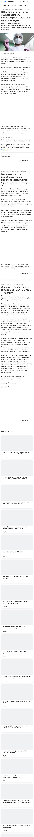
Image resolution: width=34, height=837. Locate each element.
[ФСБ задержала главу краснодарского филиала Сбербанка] (17, 745)
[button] (17, 42)
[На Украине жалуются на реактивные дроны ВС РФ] (17, 696)
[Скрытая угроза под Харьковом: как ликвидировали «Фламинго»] (17, 770)
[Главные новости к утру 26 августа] (17, 546)
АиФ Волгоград (15, 171)
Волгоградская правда (17, 9)
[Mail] (5, 2)
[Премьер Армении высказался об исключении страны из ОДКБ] (17, 820)
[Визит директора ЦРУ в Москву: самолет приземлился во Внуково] (17, 596)
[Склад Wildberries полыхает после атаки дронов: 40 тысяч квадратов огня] (17, 646)
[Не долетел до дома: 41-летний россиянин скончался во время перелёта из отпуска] (17, 472)
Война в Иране (18, 5)
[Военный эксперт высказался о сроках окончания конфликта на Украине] (17, 521)
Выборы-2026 (7, 5)
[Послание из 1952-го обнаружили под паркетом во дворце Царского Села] (17, 621)
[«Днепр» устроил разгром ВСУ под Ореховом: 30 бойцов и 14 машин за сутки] (17, 720)
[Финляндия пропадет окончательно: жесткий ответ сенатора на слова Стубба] (17, 447)
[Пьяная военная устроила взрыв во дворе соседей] (17, 571)
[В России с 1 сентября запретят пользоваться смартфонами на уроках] (17, 671)
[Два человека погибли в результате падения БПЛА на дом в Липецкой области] (17, 496)
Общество (28, 9)
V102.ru (13, 284)
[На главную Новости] (10, 2)
